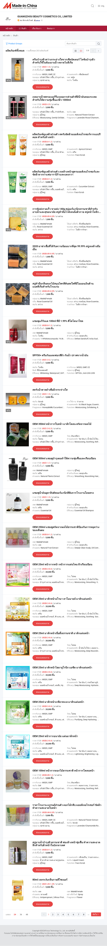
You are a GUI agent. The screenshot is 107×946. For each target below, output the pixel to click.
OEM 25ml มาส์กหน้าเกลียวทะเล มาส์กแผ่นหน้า (58, 701)
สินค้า (23, 28)
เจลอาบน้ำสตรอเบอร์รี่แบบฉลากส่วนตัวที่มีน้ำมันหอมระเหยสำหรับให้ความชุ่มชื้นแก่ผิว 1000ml (64, 98)
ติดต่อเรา (51, 28)
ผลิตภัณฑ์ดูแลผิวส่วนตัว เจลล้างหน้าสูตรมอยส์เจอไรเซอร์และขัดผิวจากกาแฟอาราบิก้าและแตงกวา (66, 173)
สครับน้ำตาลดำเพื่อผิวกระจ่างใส (50, 389)
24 (15, 914)
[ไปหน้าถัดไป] (98, 51)
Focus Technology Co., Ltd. (55, 930)
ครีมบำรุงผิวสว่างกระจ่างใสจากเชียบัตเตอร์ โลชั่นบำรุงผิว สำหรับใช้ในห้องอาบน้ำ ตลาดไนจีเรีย (63, 61)
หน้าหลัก (9, 28)
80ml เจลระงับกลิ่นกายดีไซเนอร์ (49, 879)
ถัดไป (95, 914)
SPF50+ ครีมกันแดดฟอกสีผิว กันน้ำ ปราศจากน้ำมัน (60, 355)
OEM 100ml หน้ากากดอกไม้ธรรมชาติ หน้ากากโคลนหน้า (63, 770)
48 (27, 914)
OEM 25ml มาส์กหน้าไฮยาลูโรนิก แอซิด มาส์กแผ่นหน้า (62, 667)
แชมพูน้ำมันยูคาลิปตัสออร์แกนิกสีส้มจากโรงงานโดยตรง (63, 492)
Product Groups (15, 43)
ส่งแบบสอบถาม (42, 87)
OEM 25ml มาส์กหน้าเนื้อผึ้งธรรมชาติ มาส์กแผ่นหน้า (60, 633)
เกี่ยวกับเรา (36, 28)
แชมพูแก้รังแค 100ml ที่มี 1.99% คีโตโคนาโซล (57, 321)
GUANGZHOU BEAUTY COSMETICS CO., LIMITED (44, 16)
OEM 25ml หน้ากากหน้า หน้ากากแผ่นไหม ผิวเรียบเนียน (62, 564)
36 (21, 914)
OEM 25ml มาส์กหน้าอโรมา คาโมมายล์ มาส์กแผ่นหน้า (62, 598)
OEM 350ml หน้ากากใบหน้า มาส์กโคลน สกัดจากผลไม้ (61, 423)
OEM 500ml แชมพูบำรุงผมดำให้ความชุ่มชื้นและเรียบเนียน (64, 458)
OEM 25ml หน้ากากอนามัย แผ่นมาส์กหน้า (55, 736)
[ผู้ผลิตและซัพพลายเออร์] (20, 5)
